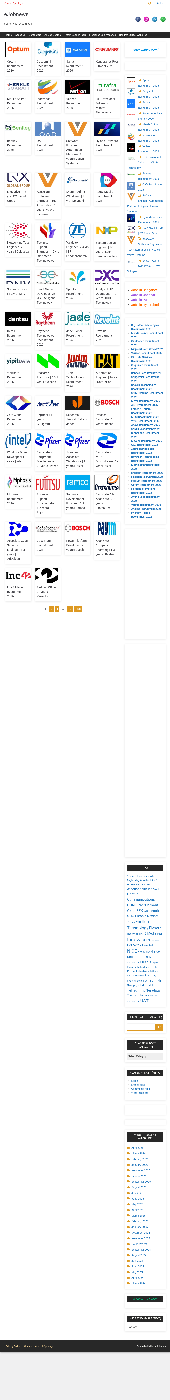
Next (78, 608)
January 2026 (139, 1164)
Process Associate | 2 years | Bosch (104, 419)
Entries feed (138, 1084)
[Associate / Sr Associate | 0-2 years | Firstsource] (107, 482)
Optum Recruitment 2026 (15, 66)
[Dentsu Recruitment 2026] (18, 319)
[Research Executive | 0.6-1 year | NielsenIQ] (48, 361)
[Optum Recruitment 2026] (18, 49)
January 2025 (139, 1227)
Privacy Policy (13, 1346)
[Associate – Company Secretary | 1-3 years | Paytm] (107, 529)
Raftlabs (153, 971)
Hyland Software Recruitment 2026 (107, 145)
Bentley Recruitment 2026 (15, 145)
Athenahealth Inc (139, 889)
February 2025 (139, 1221)
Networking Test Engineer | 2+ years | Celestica (18, 247)
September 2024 (141, 1249)
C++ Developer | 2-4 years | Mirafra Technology (144, 162)
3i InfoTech (132, 876)
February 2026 (139, 1159)
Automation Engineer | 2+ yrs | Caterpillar (106, 377)
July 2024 (137, 1260)
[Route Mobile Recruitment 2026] (107, 180)
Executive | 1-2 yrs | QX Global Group (16, 196)
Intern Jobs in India (75, 34)
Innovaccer (139, 939)
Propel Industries (138, 971)
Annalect (145, 880)
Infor (159, 933)
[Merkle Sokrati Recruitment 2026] (18, 87)
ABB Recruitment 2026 (144, 405)
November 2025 (140, 1170)
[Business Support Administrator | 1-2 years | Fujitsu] (48, 482)
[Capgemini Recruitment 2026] (48, 49)
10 (69, 608)
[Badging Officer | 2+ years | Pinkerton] (48, 575)
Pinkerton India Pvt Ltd (145, 967)
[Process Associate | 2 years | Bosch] (107, 403)
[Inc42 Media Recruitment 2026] (18, 575)
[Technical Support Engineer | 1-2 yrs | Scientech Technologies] (48, 230)
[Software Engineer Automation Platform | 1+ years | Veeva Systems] (77, 129)
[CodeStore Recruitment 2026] (48, 529)
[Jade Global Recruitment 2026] (77, 319)
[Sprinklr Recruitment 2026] (77, 277)
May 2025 (137, 1204)
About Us (20, 34)
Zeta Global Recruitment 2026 (15, 419)
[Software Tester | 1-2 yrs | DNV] (18, 277)
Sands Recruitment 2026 (74, 66)
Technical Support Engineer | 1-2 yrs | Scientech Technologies (48, 251)
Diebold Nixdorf (146, 916)
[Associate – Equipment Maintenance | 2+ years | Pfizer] (48, 440)
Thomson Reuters (138, 995)
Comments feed (140, 1088)
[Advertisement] (145, 584)
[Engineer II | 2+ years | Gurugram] (48, 403)
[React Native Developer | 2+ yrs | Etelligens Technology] (48, 277)
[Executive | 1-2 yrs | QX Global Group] (18, 180)
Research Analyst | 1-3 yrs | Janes (77, 419)
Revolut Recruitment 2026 (104, 335)
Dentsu (130, 916)
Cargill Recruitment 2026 (145, 429)
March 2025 (138, 1215)
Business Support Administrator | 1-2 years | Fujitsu (46, 503)
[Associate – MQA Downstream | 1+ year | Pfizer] (107, 440)
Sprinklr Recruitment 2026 (74, 293)
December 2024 (140, 1232)
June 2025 (137, 1198)
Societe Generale (135, 980)
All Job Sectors (53, 34)
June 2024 (137, 1266)
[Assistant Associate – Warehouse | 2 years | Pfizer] (77, 440)
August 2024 (138, 1255)
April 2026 (137, 1147)
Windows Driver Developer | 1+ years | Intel (17, 457)
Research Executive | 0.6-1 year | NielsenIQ (47, 377)
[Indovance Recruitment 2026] (48, 87)
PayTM (155, 963)
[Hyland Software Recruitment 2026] (107, 129)
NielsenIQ (144, 951)
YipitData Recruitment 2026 (15, 377)
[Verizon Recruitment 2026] (77, 87)
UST (144, 1001)
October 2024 (139, 1244)
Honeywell (132, 933)
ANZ (154, 880)
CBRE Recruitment (142, 905)
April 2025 (137, 1210)
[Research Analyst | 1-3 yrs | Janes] (77, 403)
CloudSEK (135, 911)
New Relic (148, 945)
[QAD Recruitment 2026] (48, 129)
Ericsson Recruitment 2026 (147, 472)
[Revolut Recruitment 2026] (107, 319)
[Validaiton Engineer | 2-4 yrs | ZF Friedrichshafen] (77, 230)
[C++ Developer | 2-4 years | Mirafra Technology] (107, 87)
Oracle (145, 962)
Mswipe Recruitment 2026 (146, 440)
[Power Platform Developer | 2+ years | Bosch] (77, 529)
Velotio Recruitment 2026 (146, 504)
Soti (147, 980)
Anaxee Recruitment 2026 (146, 508)
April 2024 (137, 1277)
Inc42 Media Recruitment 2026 (15, 592)
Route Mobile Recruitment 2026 (104, 196)
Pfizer (130, 967)
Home (8, 34)
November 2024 (140, 1238)
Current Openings (13, 3)
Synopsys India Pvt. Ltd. (142, 985)
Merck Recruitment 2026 (145, 401)
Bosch (156, 889)
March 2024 (138, 1283)
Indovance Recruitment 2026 (45, 103)
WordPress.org (139, 1092)
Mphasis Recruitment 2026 (15, 499)
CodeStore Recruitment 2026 (45, 545)
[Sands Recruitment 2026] (77, 49)
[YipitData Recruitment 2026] (18, 361)
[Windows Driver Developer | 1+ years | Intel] (18, 440)
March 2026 (138, 1153)
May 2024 (137, 1272)
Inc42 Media (147, 933)
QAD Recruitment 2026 (45, 145)
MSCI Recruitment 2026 (145, 417)
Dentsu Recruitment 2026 (15, 335)
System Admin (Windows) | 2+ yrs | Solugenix (76, 196)
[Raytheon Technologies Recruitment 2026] (48, 319)
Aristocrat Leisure (138, 884)
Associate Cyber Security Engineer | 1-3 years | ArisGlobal (18, 549)
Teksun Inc (136, 990)
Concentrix (152, 911)
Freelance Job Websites (102, 34)
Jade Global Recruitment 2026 (74, 335)
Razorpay (150, 975)
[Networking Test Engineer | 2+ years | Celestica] (18, 230)
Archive (160, 3)
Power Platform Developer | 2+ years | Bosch (76, 545)
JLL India (155, 941)
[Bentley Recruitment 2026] (18, 129)
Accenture (144, 876)
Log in (135, 1080)
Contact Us (35, 34)
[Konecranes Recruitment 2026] (107, 49)
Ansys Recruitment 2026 (145, 425)
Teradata (153, 990)
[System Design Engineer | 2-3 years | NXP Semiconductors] (107, 230)
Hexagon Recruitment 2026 (147, 476)
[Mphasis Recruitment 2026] (18, 482)
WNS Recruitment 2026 (145, 421)
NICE (132, 951)
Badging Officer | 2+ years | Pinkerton (47, 592)
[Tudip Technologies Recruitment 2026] (77, 361)
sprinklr (155, 980)
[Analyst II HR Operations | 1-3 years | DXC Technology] (107, 277)
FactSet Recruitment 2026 (146, 480)
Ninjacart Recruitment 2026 (147, 349)
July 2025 (137, 1193)
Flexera (155, 928)
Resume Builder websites (133, 34)
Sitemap (27, 1346)
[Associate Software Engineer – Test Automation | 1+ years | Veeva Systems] (48, 180)
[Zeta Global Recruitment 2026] (18, 403)
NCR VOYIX (134, 945)
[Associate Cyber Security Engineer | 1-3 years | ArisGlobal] (18, 529)
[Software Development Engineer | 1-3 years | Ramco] (77, 482)
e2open (131, 922)
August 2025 (138, 1187)
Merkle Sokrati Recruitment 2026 (16, 103)
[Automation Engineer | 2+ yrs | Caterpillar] (107, 361)
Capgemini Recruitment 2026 (45, 66)
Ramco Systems (135, 975)
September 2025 (141, 1181)
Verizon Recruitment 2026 (74, 103)
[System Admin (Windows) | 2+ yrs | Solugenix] (77, 180)
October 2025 (139, 1176)
